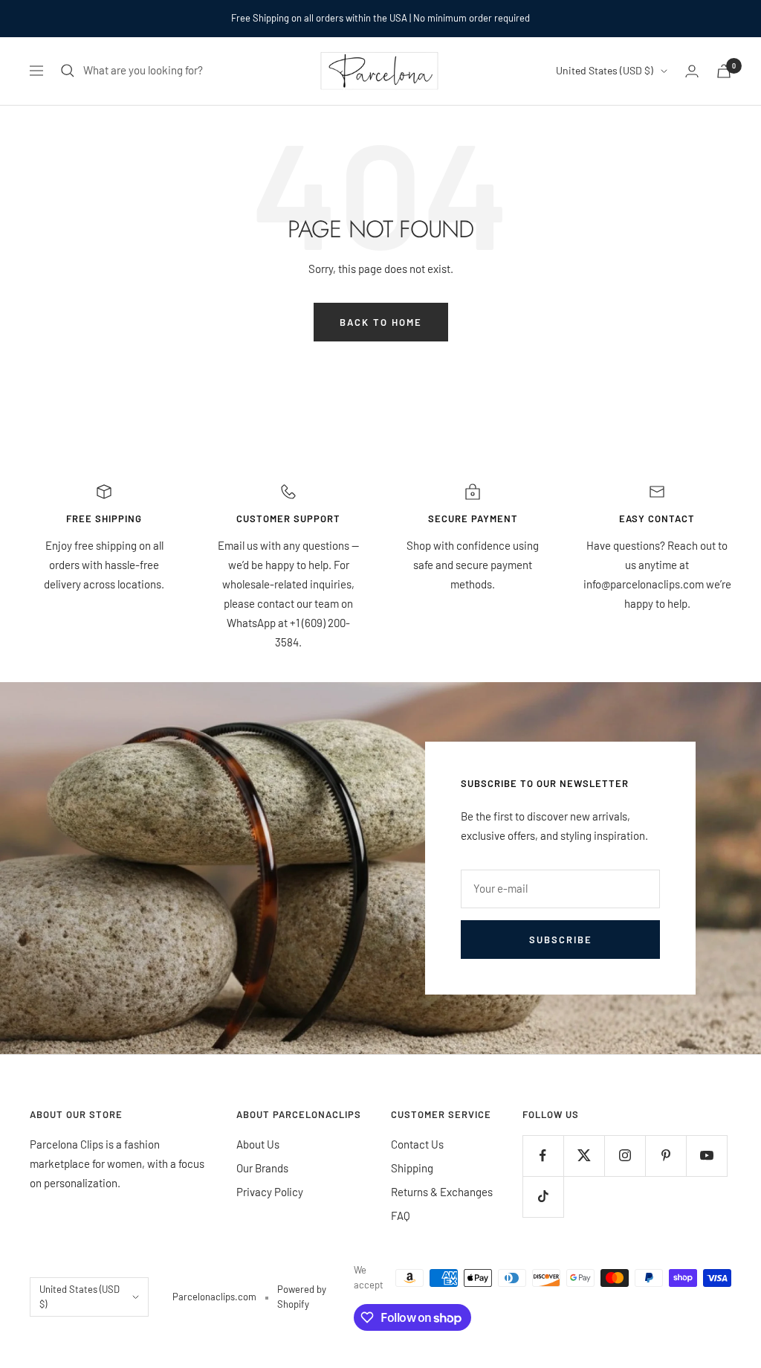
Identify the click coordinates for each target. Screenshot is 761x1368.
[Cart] (723, 71)
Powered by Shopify (301, 1296)
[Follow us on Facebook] (542, 1155)
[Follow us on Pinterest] (665, 1155)
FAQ (400, 1215)
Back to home (381, 322)
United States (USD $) (604, 70)
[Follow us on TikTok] (542, 1196)
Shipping (412, 1168)
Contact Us (417, 1144)
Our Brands (262, 1168)
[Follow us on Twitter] (583, 1155)
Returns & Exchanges (442, 1191)
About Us (257, 1144)
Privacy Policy (269, 1191)
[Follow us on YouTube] (706, 1155)
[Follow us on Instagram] (624, 1155)
